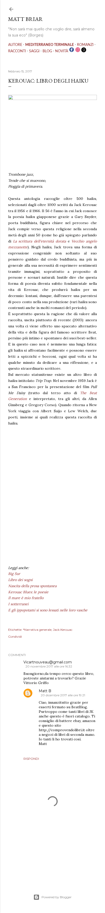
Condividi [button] (15, 636)
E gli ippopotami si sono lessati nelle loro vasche (47, 610)
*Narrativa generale (37, 630)
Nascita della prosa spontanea (32, 586)
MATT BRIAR (25, 19)
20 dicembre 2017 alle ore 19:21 (63, 695)
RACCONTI (17, 51)
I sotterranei (18, 604)
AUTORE (15, 45)
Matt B (45, 691)
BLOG (47, 51)
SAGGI (34, 51)
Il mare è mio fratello (26, 598)
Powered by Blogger (57, 897)
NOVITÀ (61, 51)
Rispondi (31, 759)
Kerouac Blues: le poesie (28, 592)
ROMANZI (85, 45)
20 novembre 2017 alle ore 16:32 (48, 666)
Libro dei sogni (20, 579)
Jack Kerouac (62, 630)
